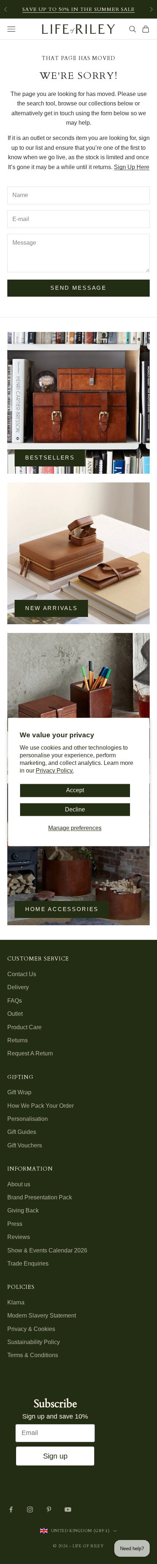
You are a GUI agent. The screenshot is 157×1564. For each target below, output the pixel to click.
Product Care (24, 1027)
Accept (75, 790)
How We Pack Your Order (40, 1106)
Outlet (15, 1014)
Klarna (15, 1302)
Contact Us (21, 974)
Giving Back (23, 1210)
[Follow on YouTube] (68, 1509)
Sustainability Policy (33, 1342)
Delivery (18, 987)
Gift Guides (21, 1132)
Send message (78, 288)
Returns (17, 1040)
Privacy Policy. (55, 770)
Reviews (18, 1237)
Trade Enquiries (28, 1263)
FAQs (14, 1001)
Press (14, 1224)
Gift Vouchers (24, 1145)
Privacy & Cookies (31, 1329)
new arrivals (51, 608)
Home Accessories (62, 909)
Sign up (55, 1456)
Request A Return (30, 1053)
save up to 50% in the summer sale (78, 9)
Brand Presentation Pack (39, 1197)
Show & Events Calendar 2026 (47, 1250)
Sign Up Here (131, 167)
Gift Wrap (19, 1092)
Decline (75, 809)
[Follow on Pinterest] (49, 1509)
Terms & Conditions (32, 1355)
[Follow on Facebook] (11, 1509)
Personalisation (27, 1119)
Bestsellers (50, 457)
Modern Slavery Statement (41, 1315)
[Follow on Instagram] (30, 1509)
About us (18, 1184)
